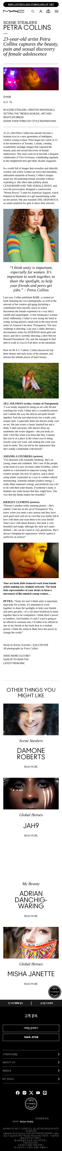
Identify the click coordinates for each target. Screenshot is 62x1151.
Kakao (45, 1093)
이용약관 (15, 1122)
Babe (36, 297)
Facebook (18, 1093)
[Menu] (56, 11)
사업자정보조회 (30, 1143)
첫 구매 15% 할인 (15, 1003)
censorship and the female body (27, 185)
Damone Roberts (31, 754)
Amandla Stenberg (18, 456)
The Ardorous (47, 199)
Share (7, 97)
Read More (31, 767)
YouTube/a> (38, 1093)
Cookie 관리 (42, 1119)
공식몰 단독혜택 (46, 1003)
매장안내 (6, 1070)
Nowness (34, 332)
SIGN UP (8, 659)
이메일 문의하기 (31, 1028)
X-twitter (31, 1093)
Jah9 (31, 826)
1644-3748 (31, 1037)
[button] (56, 11)
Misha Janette (31, 974)
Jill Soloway (13, 403)
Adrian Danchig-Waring (31, 900)
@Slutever (40, 645)
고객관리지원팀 (10, 1054)
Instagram (24, 1093)
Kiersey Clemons (16, 502)
